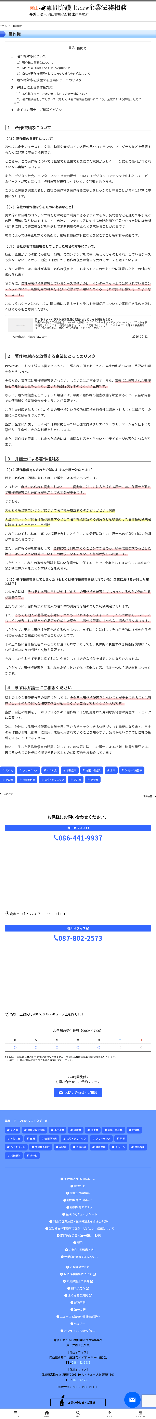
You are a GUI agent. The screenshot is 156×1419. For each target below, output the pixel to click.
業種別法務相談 (80, 1193)
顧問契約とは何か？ (80, 1200)
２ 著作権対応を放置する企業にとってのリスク (46, 79)
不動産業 (71, 770)
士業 (112, 770)
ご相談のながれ (80, 1267)
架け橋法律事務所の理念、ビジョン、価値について (81, 1228)
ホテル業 (52, 770)
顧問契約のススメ (81, 1207)
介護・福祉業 (93, 770)
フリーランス (30, 770)
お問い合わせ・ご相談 (81, 1092)
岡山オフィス (76, 828)
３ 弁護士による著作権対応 (31, 87)
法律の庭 (80, 1309)
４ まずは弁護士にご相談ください (36, 109)
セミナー (80, 1323)
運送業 (77, 779)
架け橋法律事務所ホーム (79, 1178)
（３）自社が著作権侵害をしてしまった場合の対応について (52, 73)
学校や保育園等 (133, 770)
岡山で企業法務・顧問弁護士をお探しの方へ (81, 1221)
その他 (9, 770)
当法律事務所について (78, 1274)
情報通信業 (29, 779)
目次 (72, 47)
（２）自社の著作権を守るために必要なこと (42, 68)
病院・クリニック (54, 779)
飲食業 (94, 779)
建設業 (9, 779)
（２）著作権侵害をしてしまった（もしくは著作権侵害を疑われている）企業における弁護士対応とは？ (77, 101)
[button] (144, 866)
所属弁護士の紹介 (78, 1281)
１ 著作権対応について (28, 56)
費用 (80, 1242)
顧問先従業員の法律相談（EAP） (81, 1235)
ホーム (3, 25)
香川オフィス (76, 928)
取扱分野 (80, 1185)
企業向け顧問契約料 (81, 1249)
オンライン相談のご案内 (79, 1330)
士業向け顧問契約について (81, 1256)
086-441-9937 (80, 837)
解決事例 (80, 1302)
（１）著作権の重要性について (33, 62)
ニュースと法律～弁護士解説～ (80, 1316)
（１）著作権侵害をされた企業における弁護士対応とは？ (51, 94)
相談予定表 (78, 1288)
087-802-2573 (80, 938)
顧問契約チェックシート (81, 1214)
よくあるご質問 (78, 1295)
